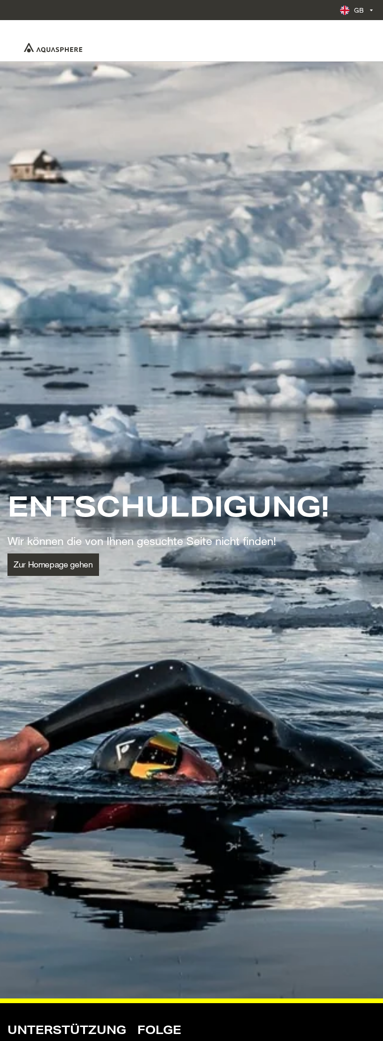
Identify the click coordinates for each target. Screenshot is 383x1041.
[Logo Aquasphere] (53, 47)
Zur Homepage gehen (53, 564)
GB (359, 10)
